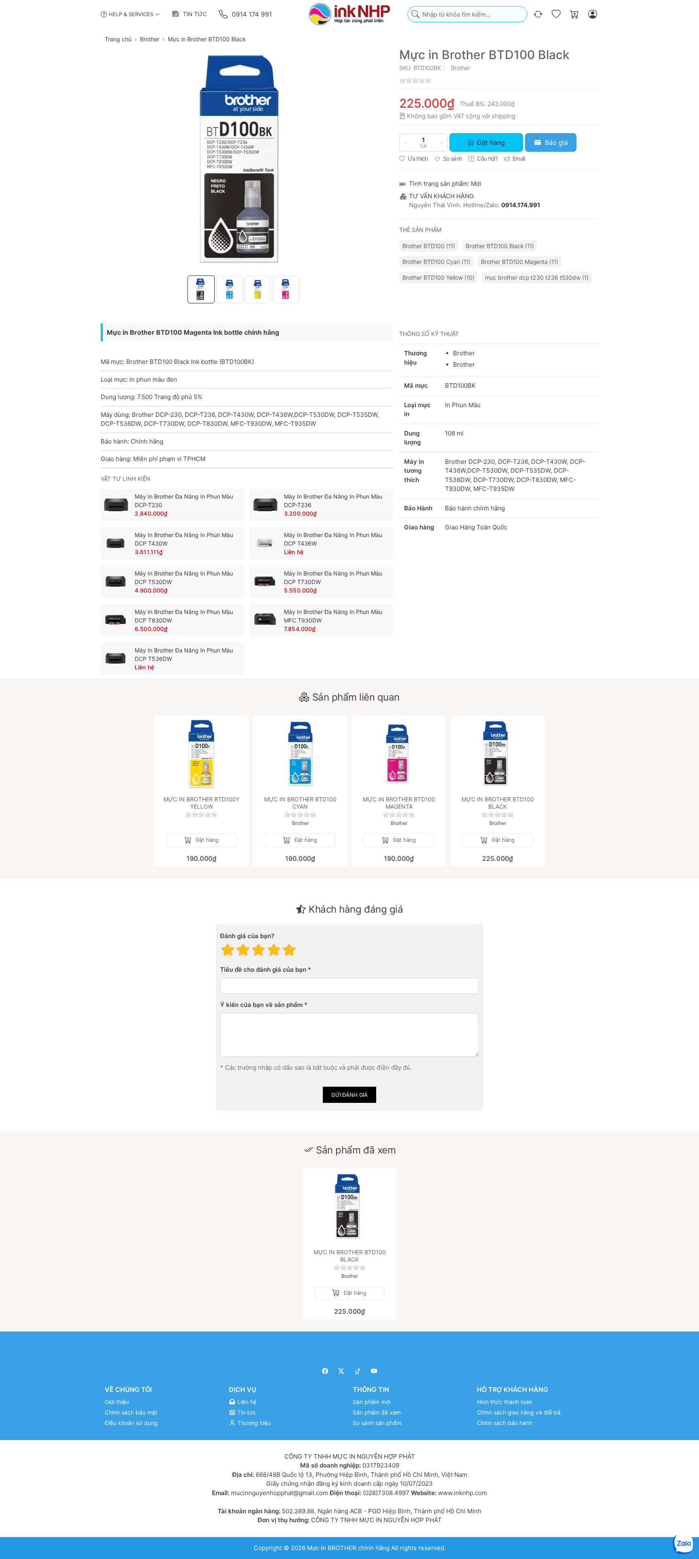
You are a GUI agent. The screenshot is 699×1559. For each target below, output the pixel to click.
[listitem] (246, 160)
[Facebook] (325, 1371)
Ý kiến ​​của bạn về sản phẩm (261, 1005)
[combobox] (467, 14)
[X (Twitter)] (341, 1371)
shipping (503, 116)
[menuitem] (428, 246)
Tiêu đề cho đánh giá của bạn (263, 970)
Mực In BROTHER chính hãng (348, 1548)
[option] (201, 289)
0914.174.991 (520, 205)
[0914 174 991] (224, 14)
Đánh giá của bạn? (247, 936)
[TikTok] (358, 1371)
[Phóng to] (246, 160)
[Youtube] (374, 1371)
